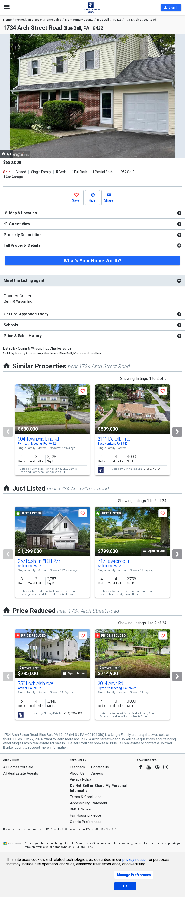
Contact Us (100, 767)
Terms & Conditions (85, 797)
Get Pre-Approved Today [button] (26, 314)
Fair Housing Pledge (85, 815)
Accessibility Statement (88, 803)
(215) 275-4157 (73, 713)
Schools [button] (11, 325)
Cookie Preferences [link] (85, 822)
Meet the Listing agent (24, 280)
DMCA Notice (80, 809)
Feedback (77, 767)
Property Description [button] (22, 234)
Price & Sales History (23, 335)
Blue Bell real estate (125, 743)
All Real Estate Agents (20, 773)
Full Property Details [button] (22, 245)
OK (125, 886)
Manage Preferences (134, 875)
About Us (77, 773)
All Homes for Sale (18, 767)
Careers (97, 773)
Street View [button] (19, 224)
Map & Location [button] (22, 213)
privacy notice (134, 859)
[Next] (177, 432)
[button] (171, 7)
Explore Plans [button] (84, 847)
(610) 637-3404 (151, 468)
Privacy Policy (81, 779)
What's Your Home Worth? (92, 261)
